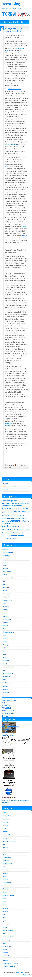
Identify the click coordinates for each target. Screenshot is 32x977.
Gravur (20, 509)
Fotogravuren (6, 506)
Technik (5, 664)
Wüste (17, 539)
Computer (5, 562)
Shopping (5, 645)
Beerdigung (20, 501)
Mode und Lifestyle (8, 632)
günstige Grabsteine (8, 512)
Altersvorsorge (7, 501)
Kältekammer (23, 518)
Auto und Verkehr (8, 552)
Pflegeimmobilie (7, 523)
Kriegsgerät (8, 423)
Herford (17, 511)
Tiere (4, 670)
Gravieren (15, 509)
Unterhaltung (6, 676)
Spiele (4, 654)
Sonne (19, 529)
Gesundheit (6, 597)
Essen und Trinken (8, 571)
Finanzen (5, 584)
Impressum (6, 483)
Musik (24, 521)
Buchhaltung (13, 503)
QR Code (13, 530)
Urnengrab (20, 533)
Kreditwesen (6, 622)
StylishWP (26, 975)
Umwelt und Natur (8, 673)
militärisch (8, 426)
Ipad (18, 515)
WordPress (19, 973)
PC (28, 521)
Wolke (8, 539)
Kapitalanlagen (6, 518)
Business (5, 559)
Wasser (24, 236)
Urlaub (13, 532)
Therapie (8, 533)
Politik (4, 638)
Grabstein (7, 508)
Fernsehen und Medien (9, 578)
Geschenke (13, 506)
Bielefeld (8, 166)
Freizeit (5, 591)
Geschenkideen (7, 594)
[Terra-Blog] (16, 14)
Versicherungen (7, 683)
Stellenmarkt (6, 660)
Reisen (5, 641)
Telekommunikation (8, 667)
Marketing (5, 625)
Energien (5, 568)
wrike (12, 539)
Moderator (20, 465)
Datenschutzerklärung (9, 490)
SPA (23, 530)
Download (21, 503)
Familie (5, 575)
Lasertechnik (16, 521)
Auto (15, 501)
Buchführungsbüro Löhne (10, 487)
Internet (11, 515)
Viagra (24, 226)
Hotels (4, 603)
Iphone (22, 515)
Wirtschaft (6, 692)
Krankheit (13, 518)
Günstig (25, 509)
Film (4, 581)
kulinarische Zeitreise (14, 89)
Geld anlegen (6, 800)
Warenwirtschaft (16, 536)
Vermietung (5, 536)
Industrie (5, 610)
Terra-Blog (11, 4)
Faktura (27, 503)
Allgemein (5, 549)
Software (5, 648)
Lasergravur (5, 521)
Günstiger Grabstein (17, 800)
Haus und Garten (7, 600)
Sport (4, 657)
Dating (4, 565)
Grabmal (19, 506)
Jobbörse (5, 616)
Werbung (4, 539)
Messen (5, 629)
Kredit (17, 518)
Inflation (4, 515)
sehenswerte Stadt (11, 144)
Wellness (26, 536)
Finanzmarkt (6, 587)
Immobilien (25, 512)
